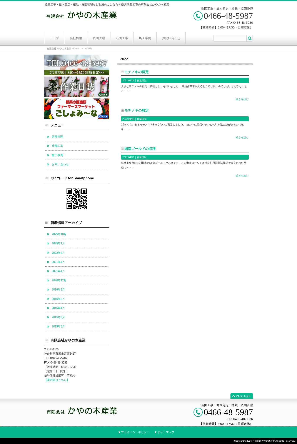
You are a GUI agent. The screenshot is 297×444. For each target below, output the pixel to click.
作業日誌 (142, 80)
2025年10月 (59, 234)
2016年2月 (58, 298)
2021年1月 (58, 271)
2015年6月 (58, 317)
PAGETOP (243, 396)
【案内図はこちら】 (57, 380)
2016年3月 (58, 289)
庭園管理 (57, 136)
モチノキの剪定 (136, 72)
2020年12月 (59, 280)
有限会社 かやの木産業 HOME (63, 48)
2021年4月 (58, 262)
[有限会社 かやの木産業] (81, 20)
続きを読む (242, 99)
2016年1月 (58, 308)
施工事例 (57, 155)
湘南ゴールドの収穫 (140, 148)
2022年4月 (58, 252)
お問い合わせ (60, 164)
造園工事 (57, 145)
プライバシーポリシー (135, 432)
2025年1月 (58, 243)
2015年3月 (58, 326)
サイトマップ (165, 432)
